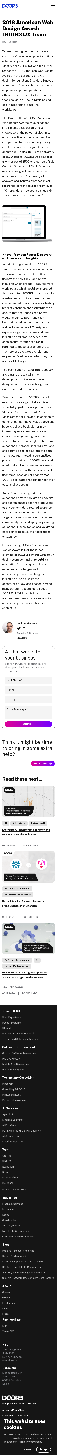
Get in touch (41, 763)
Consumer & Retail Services (18, 1236)
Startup (6, 1155)
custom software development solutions (28, 56)
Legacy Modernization (17, 966)
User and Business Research (18, 1033)
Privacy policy (34, 1441)
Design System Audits (14, 1256)
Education (8, 1166)
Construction (9, 1220)
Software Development (17, 888)
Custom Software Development (20, 1053)
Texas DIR (8, 1331)
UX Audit (7, 1028)
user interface (31, 389)
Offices (6, 1297)
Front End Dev (10, 1177)
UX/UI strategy (18, 402)
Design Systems (11, 1022)
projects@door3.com (14, 1410)
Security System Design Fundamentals (24, 1272)
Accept (44, 1449)
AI (6, 823)
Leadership (8, 1303)
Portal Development (13, 1069)
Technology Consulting (18, 1077)
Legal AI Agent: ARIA (14, 1141)
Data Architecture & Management (21, 1130)
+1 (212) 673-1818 (18, 1415)
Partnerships (11, 1319)
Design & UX (11, 1011)
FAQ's (5, 1314)
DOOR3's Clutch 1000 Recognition (21, 1267)
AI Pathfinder (9, 1125)
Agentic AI (8, 1114)
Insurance (8, 1183)
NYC (5, 1344)
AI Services (10, 1108)
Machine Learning (12, 1119)
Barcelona (9, 1368)
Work (5, 1149)
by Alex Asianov (27, 623)
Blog (5, 1244)
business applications (32, 603)
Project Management (14, 1100)
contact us (9, 608)
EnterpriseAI (38, 823)
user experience (36, 171)
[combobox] (10, 699)
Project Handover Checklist (18, 1250)
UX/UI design (14, 156)
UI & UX (6, 1161)
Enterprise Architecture (18, 894)
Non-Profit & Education (15, 1231)
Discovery (8, 1083)
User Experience (11, 1017)
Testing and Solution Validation (20, 1039)
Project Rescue (11, 1058)
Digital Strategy (11, 1094)
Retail (5, 1172)
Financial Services (12, 1203)
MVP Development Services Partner (23, 1261)
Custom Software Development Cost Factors (28, 1278)
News (5, 1308)
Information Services (14, 1189)
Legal (5, 1214)
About (6, 1286)
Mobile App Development (16, 1064)
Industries (9, 1197)
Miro (5, 1325)
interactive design (30, 574)
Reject (27, 1449)
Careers (6, 1292)
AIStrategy (19, 823)
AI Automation (10, 1136)
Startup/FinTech (11, 1225)
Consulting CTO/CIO (13, 1089)
